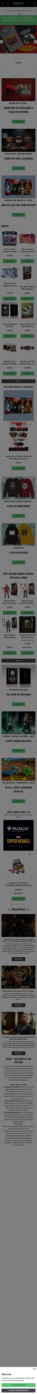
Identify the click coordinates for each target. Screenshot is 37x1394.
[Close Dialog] (34, 1369)
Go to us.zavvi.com (18, 1385)
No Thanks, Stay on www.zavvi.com (18, 1390)
